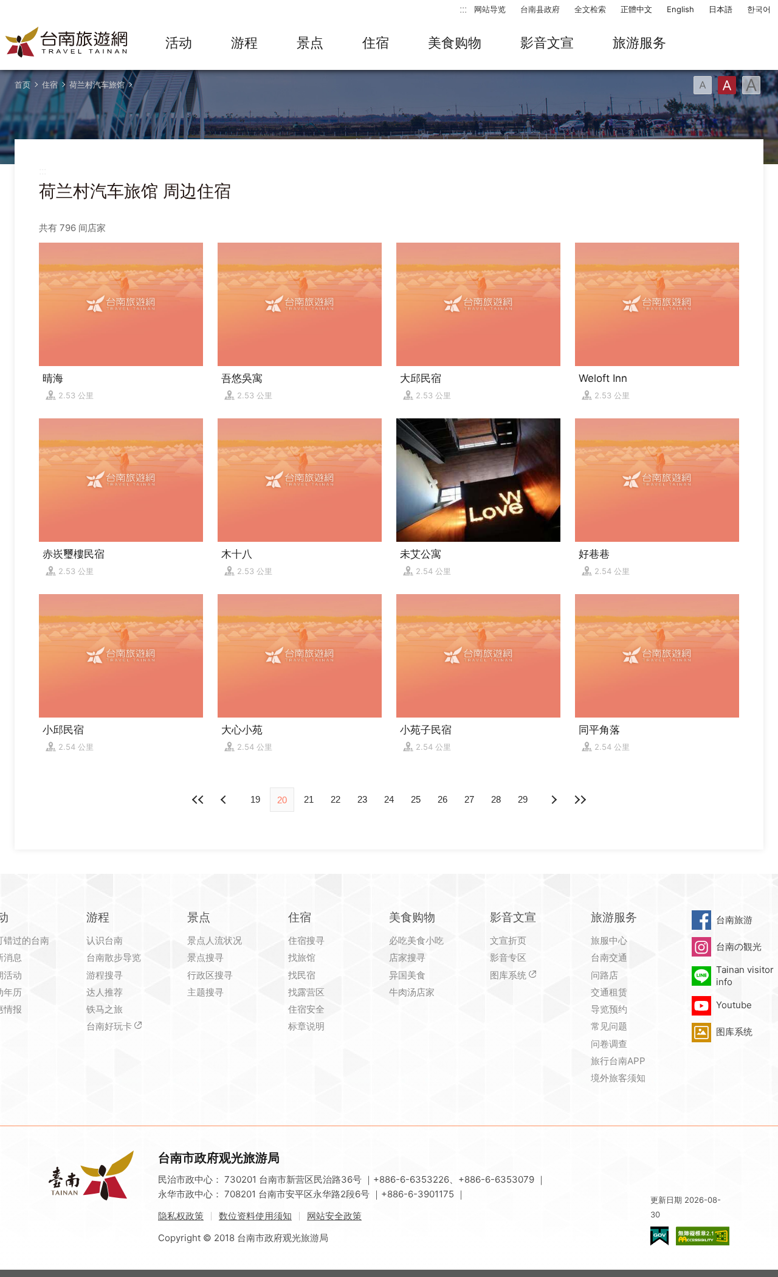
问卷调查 (609, 1044)
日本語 (720, 9)
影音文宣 (547, 42)
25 (416, 799)
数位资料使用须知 (255, 1216)
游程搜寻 (104, 975)
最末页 (580, 799)
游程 (244, 42)
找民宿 (301, 975)
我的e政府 (659, 1236)
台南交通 (609, 957)
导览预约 (609, 1009)
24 (389, 799)
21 (309, 799)
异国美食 (407, 975)
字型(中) (727, 85)
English (680, 9)
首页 (22, 84)
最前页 (198, 799)
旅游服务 (639, 42)
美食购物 (454, 42)
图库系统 (508, 975)
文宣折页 (508, 940)
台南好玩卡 (109, 1026)
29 (523, 799)
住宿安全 (306, 1009)
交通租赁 (609, 992)
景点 (310, 42)
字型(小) (703, 85)
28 (496, 799)
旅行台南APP (618, 1061)
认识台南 (104, 940)
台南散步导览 (113, 957)
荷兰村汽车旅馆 (97, 84)
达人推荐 (104, 992)
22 (335, 799)
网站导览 (490, 9)
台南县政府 (540, 9)
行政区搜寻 (210, 975)
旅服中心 (609, 940)
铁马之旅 (104, 1009)
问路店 (604, 975)
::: (463, 9)
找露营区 (306, 992)
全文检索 (590, 9)
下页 (225, 799)
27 (469, 799)
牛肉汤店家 (412, 992)
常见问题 (609, 1026)
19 (255, 799)
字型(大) (751, 85)
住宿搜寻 (306, 940)
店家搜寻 (407, 957)
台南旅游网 (67, 43)
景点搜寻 (205, 957)
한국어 (759, 9)
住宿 (375, 42)
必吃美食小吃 (416, 940)
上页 (553, 799)
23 (362, 799)
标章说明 (306, 1026)
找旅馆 (301, 957)
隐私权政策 (181, 1216)
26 (442, 799)
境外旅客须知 (618, 1078)
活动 (178, 42)
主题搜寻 (205, 992)
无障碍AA (702, 1236)
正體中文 (636, 9)
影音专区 (508, 957)
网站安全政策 (334, 1216)
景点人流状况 (214, 940)
